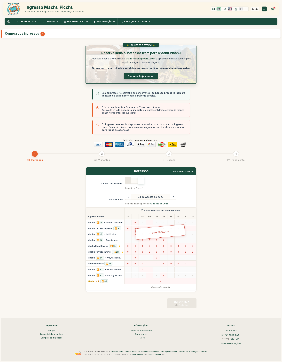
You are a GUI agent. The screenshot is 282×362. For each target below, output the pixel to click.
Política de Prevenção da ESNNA (193, 352)
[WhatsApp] (143, 338)
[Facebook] (138, 338)
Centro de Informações (141, 330)
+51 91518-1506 (232, 335)
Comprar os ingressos (52, 338)
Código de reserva (183, 171)
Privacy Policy (137, 354)
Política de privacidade (149, 352)
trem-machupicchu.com (140, 58)
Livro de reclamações (230, 343)
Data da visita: (115, 199)
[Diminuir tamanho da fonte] (257, 9)
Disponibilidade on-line (51, 334)
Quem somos (141, 334)
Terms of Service (154, 354)
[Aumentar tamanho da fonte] (253, 9)
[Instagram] (141, 338)
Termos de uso (131, 352)
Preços (51, 330)
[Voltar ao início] (9, 21)
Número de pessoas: (112, 183)
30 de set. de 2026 (158, 203)
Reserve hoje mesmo (141, 76)
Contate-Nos (230, 330)
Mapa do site (117, 352)
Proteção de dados (169, 352)
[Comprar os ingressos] (272, 9)
